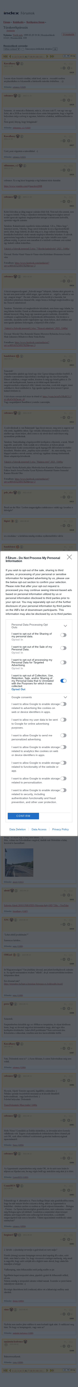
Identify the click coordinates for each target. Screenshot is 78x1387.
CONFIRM (23, 816)
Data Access (39, 829)
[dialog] (39, 693)
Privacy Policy (60, 829)
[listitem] (39, 626)
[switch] (63, 635)
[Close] (70, 558)
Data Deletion (17, 829)
